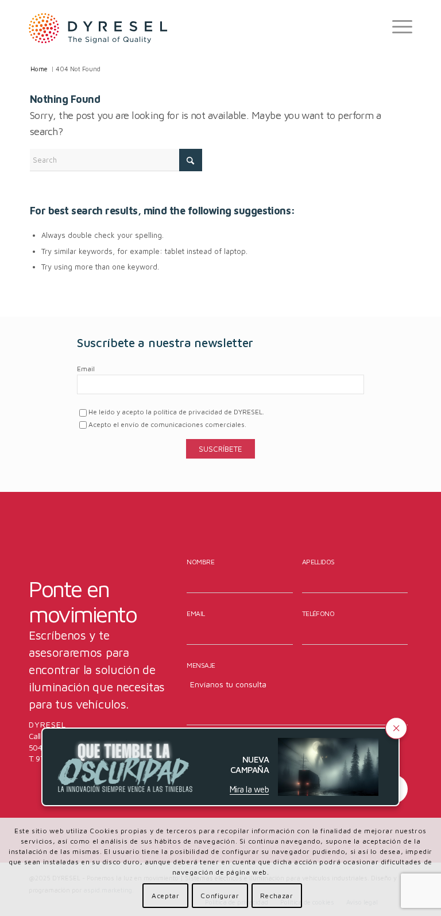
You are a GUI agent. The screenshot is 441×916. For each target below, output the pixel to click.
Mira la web (249, 789)
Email (86, 368)
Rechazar (276, 895)
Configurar (219, 895)
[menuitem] (396, 26)
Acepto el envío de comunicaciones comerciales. (167, 424)
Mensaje (201, 665)
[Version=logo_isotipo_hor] (98, 26)
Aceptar (165, 895)
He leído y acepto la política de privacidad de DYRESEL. (176, 411)
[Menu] (396, 26)
